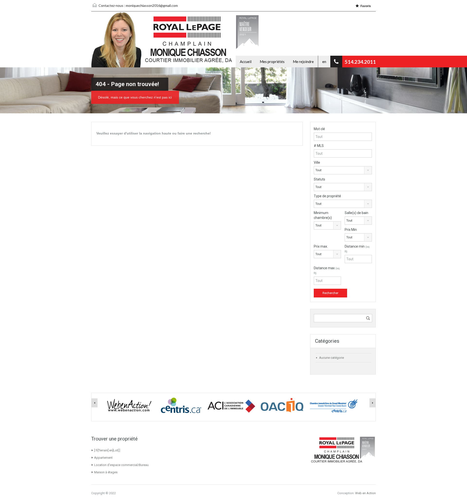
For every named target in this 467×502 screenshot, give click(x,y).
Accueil (245, 61)
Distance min (357, 248)
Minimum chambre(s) (323, 215)
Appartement (103, 457)
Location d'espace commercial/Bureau (121, 465)
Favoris (365, 6)
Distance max (327, 270)
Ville (317, 162)
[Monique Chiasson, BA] (163, 39)
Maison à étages (105, 472)
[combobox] (343, 170)
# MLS (319, 146)
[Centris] (180, 405)
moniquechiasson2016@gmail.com (152, 5)
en (324, 61)
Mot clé (319, 129)
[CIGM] (333, 405)
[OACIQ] (282, 405)
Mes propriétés (272, 61)
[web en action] (129, 405)
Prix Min (351, 230)
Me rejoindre (303, 61)
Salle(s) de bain (356, 213)
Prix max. (321, 246)
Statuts (319, 179)
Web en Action (365, 493)
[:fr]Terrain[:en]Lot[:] (107, 450)
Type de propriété (327, 196)
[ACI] (231, 405)
